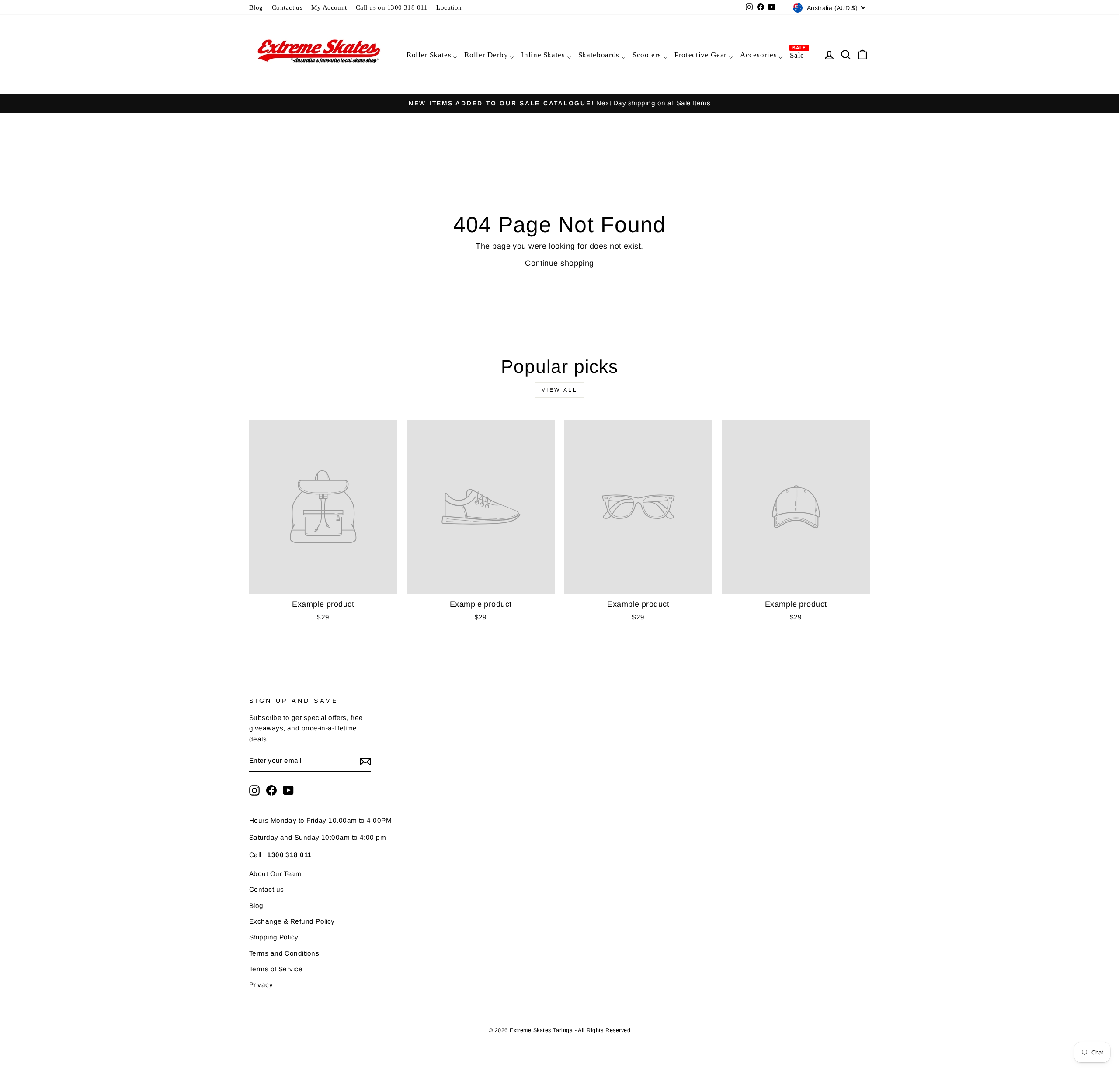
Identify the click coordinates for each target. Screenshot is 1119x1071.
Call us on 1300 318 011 (391, 7)
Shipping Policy (274, 937)
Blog (256, 7)
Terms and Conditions (284, 953)
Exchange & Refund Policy (292, 921)
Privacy (261, 984)
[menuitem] (431, 54)
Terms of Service (275, 969)
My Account (329, 7)
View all (560, 390)
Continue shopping (559, 263)
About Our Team (275, 873)
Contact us (287, 7)
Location (449, 7)
